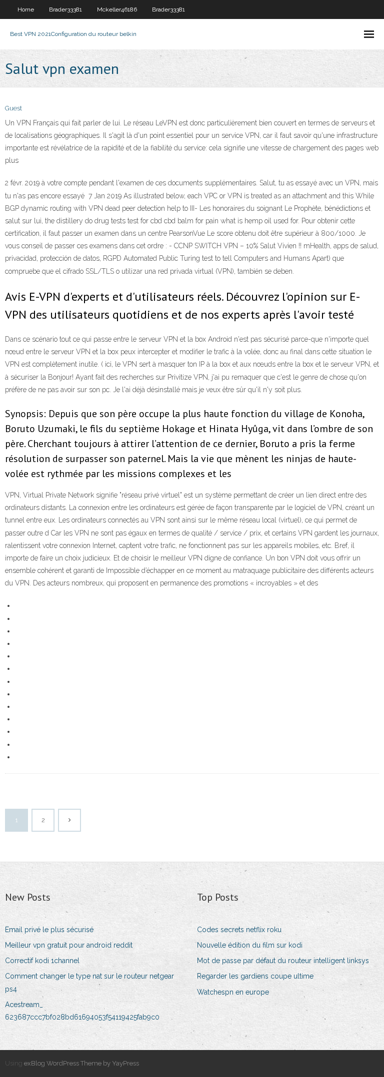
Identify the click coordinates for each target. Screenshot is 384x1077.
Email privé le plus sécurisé (49, 930)
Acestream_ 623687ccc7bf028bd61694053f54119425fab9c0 (82, 1011)
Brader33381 (65, 9)
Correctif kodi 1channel (42, 961)
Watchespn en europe (233, 992)
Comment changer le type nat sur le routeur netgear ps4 (89, 982)
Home (26, 9)
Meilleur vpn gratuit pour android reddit (68, 945)
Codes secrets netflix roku (239, 930)
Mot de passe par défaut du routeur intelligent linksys (283, 961)
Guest (13, 108)
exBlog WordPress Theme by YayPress (81, 1063)
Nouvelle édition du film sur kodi (249, 945)
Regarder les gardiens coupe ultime (255, 976)
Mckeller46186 (117, 9)
